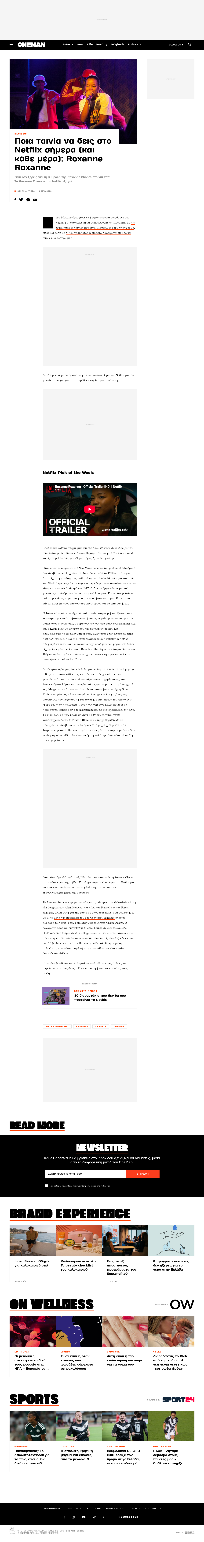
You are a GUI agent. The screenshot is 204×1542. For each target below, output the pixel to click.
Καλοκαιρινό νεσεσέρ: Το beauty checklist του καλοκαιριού (79, 1265)
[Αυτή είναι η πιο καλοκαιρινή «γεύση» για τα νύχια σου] (125, 1331)
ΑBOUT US (94, 1509)
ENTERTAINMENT (86, 991)
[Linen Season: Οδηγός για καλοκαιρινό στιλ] (33, 1240)
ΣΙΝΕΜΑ (118, 1026)
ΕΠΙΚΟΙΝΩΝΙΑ (52, 1509)
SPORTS (34, 1400)
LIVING (65, 1352)
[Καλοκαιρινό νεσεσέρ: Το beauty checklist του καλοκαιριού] (79, 1240)
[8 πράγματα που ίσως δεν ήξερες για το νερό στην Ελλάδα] (171, 1240)
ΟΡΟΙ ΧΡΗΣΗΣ (115, 1509)
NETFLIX (101, 1026)
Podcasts (135, 44)
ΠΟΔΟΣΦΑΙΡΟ (116, 1446)
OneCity (102, 44)
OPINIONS (21, 1446)
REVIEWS (21, 134)
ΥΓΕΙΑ (157, 1352)
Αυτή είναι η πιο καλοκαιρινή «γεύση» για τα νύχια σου (124, 1360)
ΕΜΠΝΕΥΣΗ (22, 1352)
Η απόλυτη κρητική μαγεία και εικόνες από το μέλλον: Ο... (77, 1455)
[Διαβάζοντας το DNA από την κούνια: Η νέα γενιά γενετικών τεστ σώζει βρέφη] (171, 1331)
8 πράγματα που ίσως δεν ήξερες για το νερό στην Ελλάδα (171, 1265)
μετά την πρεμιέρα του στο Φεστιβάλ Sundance (84, 917)
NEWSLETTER (128, 1517)
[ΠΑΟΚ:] (171, 1426)
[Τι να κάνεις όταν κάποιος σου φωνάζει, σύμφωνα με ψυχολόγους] (79, 1331)
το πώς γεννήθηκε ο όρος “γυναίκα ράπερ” (87, 558)
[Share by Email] (35, 200)
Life (90, 44)
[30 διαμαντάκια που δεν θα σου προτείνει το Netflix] (55, 996)
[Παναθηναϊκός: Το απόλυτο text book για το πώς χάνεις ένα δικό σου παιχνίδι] (33, 1426)
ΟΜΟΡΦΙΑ (113, 1352)
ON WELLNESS (52, 1305)
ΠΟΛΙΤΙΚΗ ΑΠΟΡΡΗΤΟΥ (146, 1509)
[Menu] (11, 44)
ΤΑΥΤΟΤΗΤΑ (74, 1509)
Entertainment (73, 44)
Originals (118, 44)
